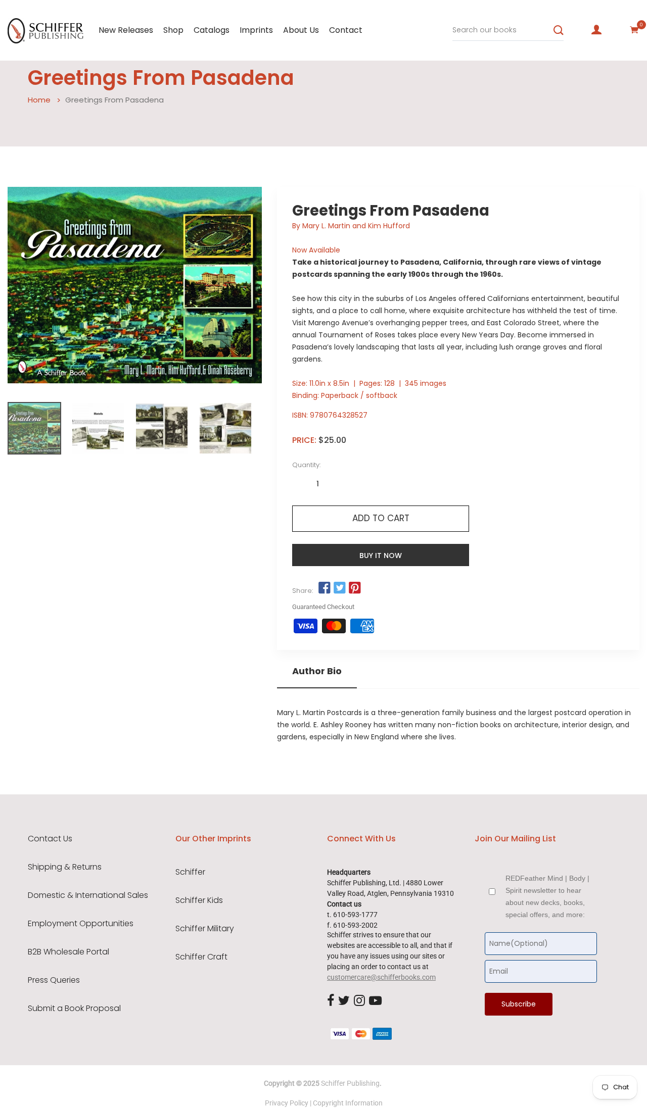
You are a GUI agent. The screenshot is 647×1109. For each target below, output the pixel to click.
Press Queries (54, 980)
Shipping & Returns (65, 867)
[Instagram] (359, 1001)
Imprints (256, 30)
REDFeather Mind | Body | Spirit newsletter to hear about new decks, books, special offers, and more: (547, 896)
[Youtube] (375, 1001)
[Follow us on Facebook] (324, 588)
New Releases (126, 30)
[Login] (596, 30)
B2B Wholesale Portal (68, 952)
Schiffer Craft (201, 957)
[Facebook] (330, 1001)
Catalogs (211, 30)
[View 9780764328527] (34, 428)
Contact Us (50, 839)
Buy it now (380, 555)
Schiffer (190, 872)
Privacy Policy (286, 1103)
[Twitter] (344, 1001)
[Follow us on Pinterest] (354, 588)
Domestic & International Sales (88, 895)
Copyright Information (348, 1103)
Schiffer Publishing (350, 1083)
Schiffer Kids (199, 900)
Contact (345, 30)
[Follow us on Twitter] (339, 588)
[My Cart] (634, 30)
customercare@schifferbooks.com (381, 977)
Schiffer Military (204, 929)
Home (39, 99)
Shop (173, 30)
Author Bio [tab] (317, 671)
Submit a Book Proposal (74, 1008)
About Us (301, 30)
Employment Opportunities (80, 924)
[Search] (558, 30)
